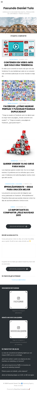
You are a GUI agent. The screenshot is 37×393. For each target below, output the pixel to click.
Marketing (14, 161)
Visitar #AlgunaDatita (17, 269)
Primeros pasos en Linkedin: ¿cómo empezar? (14, 371)
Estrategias (14, 59)
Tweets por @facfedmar (18, 280)
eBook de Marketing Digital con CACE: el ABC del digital (18, 375)
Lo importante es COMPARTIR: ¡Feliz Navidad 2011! (18, 212)
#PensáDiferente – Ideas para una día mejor (18, 188)
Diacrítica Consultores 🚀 (22, 389)
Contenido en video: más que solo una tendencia (18, 64)
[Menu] (2, 2)
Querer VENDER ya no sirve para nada (18, 165)
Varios (13, 207)
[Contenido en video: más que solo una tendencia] (18, 48)
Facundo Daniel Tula (18, 8)
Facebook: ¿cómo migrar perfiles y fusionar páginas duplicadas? (18, 109)
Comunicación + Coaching (13, 184)
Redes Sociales (13, 103)
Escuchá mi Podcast (17, 226)
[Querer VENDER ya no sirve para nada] (18, 142)
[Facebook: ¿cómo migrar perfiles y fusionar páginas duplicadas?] (18, 90)
